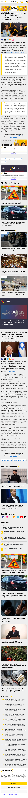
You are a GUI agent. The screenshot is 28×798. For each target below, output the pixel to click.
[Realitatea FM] (21, 2)
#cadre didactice (5, 158)
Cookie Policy (3, 795)
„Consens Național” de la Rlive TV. (15, 52)
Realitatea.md (18, 22)
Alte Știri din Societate (10, 183)
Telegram (8, 40)
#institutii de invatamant (16, 158)
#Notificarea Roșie (17, 460)
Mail (13, 40)
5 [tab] (16, 328)
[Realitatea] (12, 2)
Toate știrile (5, 696)
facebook (3, 517)
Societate (12, 22)
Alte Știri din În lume (9, 467)
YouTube (21, 517)
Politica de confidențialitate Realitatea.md (14, 795)
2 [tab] (12, 328)
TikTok (25, 517)
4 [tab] (14, 328)
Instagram (7, 517)
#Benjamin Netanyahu (6, 460)
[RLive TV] (5, 301)
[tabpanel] (14, 315)
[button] (26, 770)
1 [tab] (10, 328)
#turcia (24, 460)
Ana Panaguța (16, 341)
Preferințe (14, 791)
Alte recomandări (8, 230)
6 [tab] (17, 328)
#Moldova (3, 161)
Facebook (2, 40)
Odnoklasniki (10, 40)
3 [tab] (13, 328)
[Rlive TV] (26, 2)
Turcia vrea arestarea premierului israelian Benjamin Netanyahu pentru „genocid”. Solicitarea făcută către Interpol (14, 335)
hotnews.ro (12, 371)
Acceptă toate (14, 783)
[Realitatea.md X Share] (5, 40)
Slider (11, 341)
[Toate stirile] (4, 2)
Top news (5, 523)
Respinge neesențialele (14, 787)
